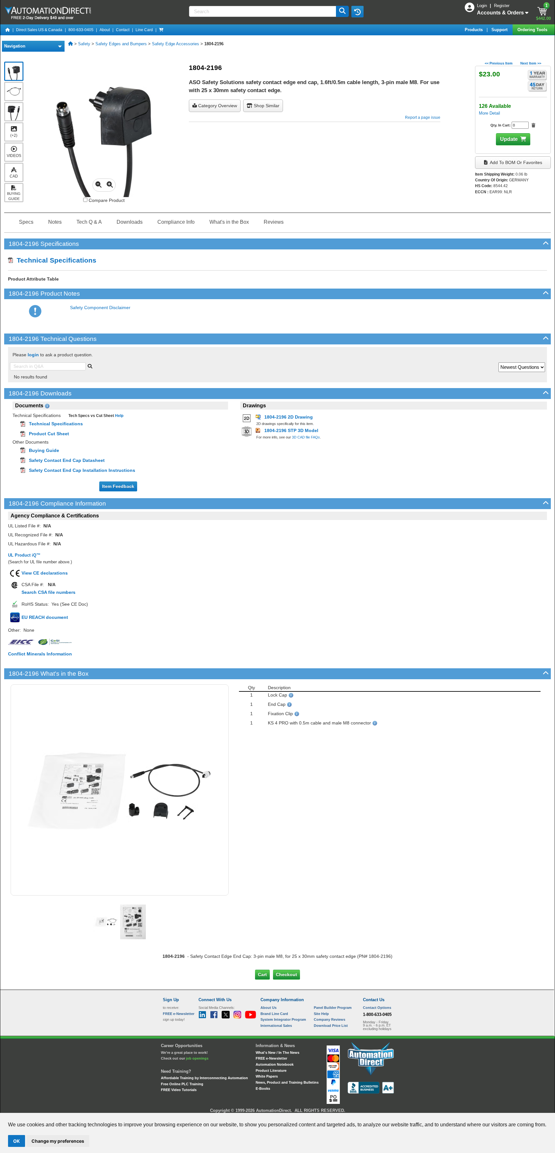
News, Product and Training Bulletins (287, 1082)
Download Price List (331, 1025)
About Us (268, 1008)
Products (474, 29)
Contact (122, 30)
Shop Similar (265, 105)
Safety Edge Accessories (175, 43)
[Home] (7, 30)
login (33, 354)
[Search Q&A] (90, 366)
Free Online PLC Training (182, 1084)
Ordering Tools (533, 29)
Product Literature (271, 1070)
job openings (197, 1058)
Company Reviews (329, 1019)
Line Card (144, 30)
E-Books (263, 1088)
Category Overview (217, 105)
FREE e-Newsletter (271, 1058)
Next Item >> (530, 63)
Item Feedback (118, 486)
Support (500, 29)
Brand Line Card (274, 1014)
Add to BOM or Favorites (515, 162)
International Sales (276, 1025)
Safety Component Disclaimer (100, 307)
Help (118, 415)
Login (482, 5)
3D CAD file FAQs (306, 437)
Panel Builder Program (333, 1008)
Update (509, 139)
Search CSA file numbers (48, 592)
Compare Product (106, 200)
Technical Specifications (54, 260)
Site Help (321, 1014)
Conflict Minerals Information (40, 653)
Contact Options (377, 1008)
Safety (84, 43)
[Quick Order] (161, 30)
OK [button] (16, 1141)
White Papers (267, 1076)
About (105, 30)
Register (501, 5)
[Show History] (357, 11)
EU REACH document (45, 617)
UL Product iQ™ (24, 555)
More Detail (489, 113)
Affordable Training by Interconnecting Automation (204, 1078)
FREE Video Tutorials (179, 1090)
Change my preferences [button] (57, 1141)
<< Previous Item (499, 63)
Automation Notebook (275, 1064)
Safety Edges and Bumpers (121, 43)
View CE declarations (45, 573)
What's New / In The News (277, 1052)
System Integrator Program (283, 1019)
